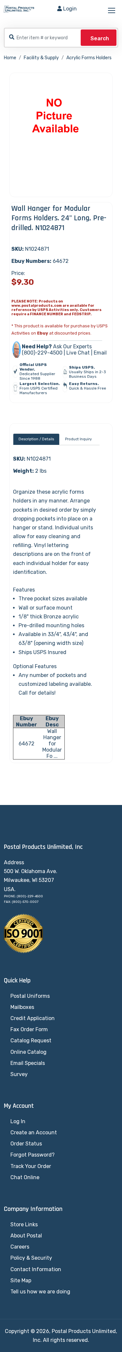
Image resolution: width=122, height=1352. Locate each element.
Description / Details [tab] (36, 439)
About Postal (26, 1236)
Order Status (26, 1144)
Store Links (24, 1224)
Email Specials (27, 1063)
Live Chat (78, 353)
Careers (19, 1247)
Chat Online (24, 1177)
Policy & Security (31, 1258)
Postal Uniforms (30, 996)
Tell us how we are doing (40, 1291)
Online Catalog (28, 1052)
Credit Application (32, 1018)
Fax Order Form (29, 1029)
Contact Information (35, 1269)
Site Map (20, 1280)
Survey (19, 1074)
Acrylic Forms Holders (89, 58)
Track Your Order (30, 1166)
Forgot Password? (32, 1155)
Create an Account (33, 1132)
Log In (17, 1121)
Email (100, 353)
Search (99, 38)
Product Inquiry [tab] (78, 439)
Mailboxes (22, 1007)
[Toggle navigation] (112, 10)
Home (10, 58)
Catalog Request (30, 1040)
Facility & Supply (41, 58)
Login (70, 9)
